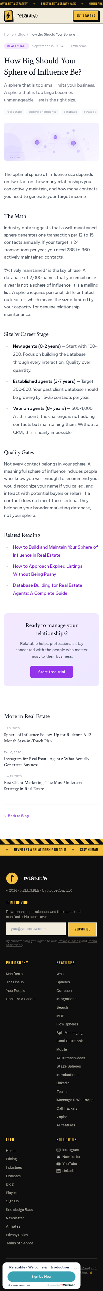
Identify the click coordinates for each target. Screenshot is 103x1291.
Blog (22, 34)
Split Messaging (69, 1033)
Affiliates (13, 1226)
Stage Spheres (68, 1066)
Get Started (85, 15)
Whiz (60, 974)
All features (65, 1125)
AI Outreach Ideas (70, 1058)
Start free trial (51, 671)
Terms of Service (19, 1243)
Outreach (64, 991)
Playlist (12, 1193)
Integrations (66, 999)
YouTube (69, 1164)
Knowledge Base (19, 1210)
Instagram (70, 1150)
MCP (60, 1016)
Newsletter (15, 1218)
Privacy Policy (69, 941)
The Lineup (15, 982)
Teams (62, 1092)
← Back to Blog (16, 816)
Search (62, 1007)
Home (9, 34)
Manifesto (14, 974)
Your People (15, 991)
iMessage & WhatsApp (75, 1100)
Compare (13, 1176)
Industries (14, 1167)
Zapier (61, 1117)
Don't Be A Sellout (21, 999)
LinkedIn (63, 1083)
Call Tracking (67, 1108)
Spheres (63, 982)
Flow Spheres (67, 1024)
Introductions (67, 1075)
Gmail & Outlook (69, 1041)
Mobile (61, 1049)
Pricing (11, 1159)
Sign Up (12, 1201)
